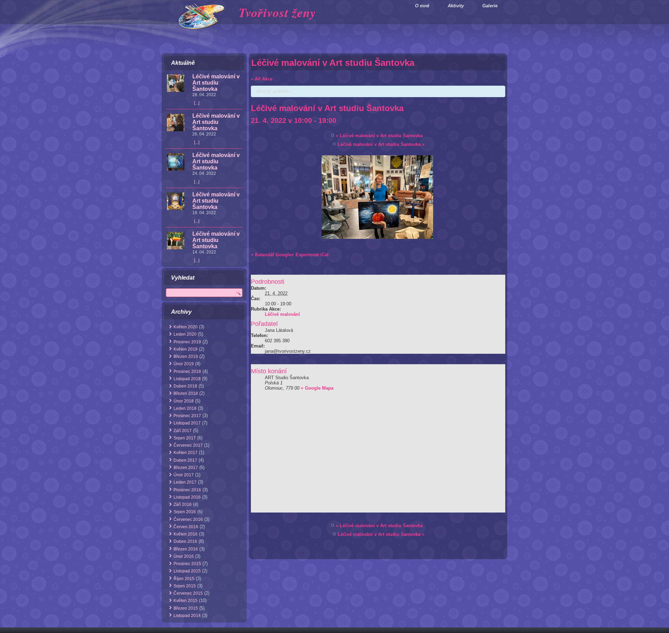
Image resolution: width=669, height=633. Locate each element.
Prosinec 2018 (187, 371)
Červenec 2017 (188, 445)
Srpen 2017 (185, 438)
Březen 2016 (186, 549)
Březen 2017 (186, 467)
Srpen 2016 (185, 511)
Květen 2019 (186, 349)
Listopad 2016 (187, 497)
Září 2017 (183, 430)
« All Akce (261, 78)
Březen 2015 (186, 608)
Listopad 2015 (187, 571)
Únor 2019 (184, 363)
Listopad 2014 (187, 615)
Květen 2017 (186, 452)
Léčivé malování (282, 314)
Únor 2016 (184, 556)
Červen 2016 (186, 526)
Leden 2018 (185, 408)
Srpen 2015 (185, 586)
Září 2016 (183, 504)
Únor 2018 (184, 401)
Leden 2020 (185, 334)
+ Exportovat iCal (310, 254)
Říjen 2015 (184, 578)
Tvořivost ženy (277, 12)
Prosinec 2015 (187, 563)
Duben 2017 (185, 460)
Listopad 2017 (187, 423)
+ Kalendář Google (271, 254)
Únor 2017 (184, 474)
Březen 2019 (186, 356)
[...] (196, 103)
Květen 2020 (186, 327)
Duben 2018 (185, 386)
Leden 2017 (185, 482)
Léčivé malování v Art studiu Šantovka (216, 82)
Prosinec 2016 (187, 489)
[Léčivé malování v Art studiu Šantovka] (175, 83)
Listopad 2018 (187, 378)
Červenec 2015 (188, 593)
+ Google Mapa (317, 388)
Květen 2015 (186, 600)
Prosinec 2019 (187, 341)
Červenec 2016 (188, 519)
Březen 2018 (186, 393)
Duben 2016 (185, 541)
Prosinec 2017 (187, 415)
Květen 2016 (186, 534)
